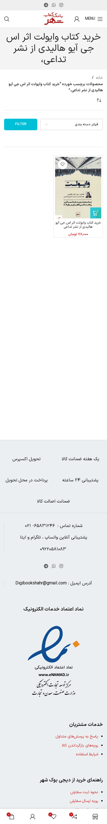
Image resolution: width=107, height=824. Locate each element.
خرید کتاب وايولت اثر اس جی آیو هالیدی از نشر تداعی (78, 224)
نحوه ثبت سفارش (84, 792)
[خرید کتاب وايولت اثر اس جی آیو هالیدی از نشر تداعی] (78, 188)
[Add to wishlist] (62, 164)
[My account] (76, 18)
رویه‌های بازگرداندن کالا (80, 745)
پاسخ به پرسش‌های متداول (76, 736)
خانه (99, 78)
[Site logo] (53, 19)
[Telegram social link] (46, 5)
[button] (95, 212)
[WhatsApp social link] (53, 5)
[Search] (6, 18)
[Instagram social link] (61, 5)
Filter (20, 124)
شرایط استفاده (87, 754)
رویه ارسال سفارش (84, 801)
